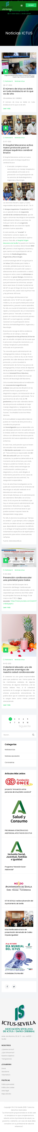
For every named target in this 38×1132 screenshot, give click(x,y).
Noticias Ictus (20, 81)
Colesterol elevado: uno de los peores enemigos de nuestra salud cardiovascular (19, 670)
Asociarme (5, 1072)
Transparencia (7, 1059)
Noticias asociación (12, 756)
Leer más (6, 108)
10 (27, 723)
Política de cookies (8, 1087)
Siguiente (25, 726)
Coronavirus (9, 762)
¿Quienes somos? (8, 1049)
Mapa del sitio (6, 1094)
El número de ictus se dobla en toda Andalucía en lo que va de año (18, 91)
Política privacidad (8, 1084)
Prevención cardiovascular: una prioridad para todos (17, 579)
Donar (31, 5)
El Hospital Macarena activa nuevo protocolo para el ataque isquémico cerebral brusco (18, 149)
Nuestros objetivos (8, 1056)
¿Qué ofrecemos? (8, 1053)
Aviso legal (5, 1091)
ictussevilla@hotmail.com (20, 11)
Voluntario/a (6, 1075)
